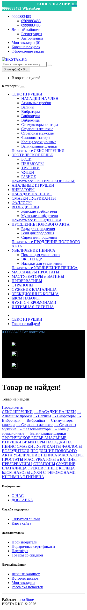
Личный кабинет (26, 574)
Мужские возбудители (39, 216)
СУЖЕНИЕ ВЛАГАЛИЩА (34, 289)
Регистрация (31, 34)
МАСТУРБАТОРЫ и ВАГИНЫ (38, 276)
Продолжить (12, 407)
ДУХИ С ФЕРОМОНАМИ (34, 302)
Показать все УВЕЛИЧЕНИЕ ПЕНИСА (45, 268)
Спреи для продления (39, 237)
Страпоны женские (37, 129)
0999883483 (31, 25)
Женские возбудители (39, 211)
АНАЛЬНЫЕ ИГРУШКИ (33, 185)
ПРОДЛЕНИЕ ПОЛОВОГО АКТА (41, 224)
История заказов (25, 578)
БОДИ (26, 159)
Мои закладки (23, 583)
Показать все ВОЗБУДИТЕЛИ (36, 220)
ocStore (28, 599)
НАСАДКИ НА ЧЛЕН (39, 98)
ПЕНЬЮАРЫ (32, 164)
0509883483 (31, 21)
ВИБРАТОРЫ (23, 190)
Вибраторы (30, 111)
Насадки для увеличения (41, 263)
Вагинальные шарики (39, 146)
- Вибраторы (64, 416)
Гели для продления (37, 233)
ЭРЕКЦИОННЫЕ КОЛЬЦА (35, 294)
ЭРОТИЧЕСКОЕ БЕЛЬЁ (32, 155)
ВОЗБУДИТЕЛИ (25, 207)
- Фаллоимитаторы (34, 429)
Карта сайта (21, 523)
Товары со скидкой (27, 555)
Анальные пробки (36, 103)
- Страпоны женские (34, 425)
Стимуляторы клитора (39, 124)
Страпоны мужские (37, 133)
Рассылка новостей (27, 587)
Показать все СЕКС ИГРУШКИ (38, 151)
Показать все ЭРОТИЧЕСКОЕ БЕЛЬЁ (43, 181)
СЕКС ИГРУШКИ (27, 94)
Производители (24, 542)
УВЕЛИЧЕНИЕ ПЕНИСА (33, 250)
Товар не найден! (26, 324)
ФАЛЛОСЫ (22, 203)
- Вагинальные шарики (45, 433)
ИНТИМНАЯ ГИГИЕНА (33, 307)
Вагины (27, 107)
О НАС (18, 496)
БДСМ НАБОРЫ (26, 298)
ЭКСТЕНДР (31, 259)
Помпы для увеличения (40, 255)
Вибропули (30, 116)
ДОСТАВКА (22, 500)
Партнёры (20, 551)
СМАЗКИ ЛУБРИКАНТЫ (34, 198)
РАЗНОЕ (28, 177)
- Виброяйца (33, 420)
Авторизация (32, 38)
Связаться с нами (26, 519)
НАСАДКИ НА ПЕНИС (32, 194)
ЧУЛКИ (27, 172)
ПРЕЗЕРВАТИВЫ (27, 281)
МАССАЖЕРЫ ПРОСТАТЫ (35, 272)
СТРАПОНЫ (22, 285)
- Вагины (42, 416)
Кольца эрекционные (38, 142)
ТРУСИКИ (30, 168)
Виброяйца (30, 120)
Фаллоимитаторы (35, 138)
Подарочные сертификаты (33, 546)
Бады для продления (38, 229)
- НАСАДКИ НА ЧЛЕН (55, 412)
